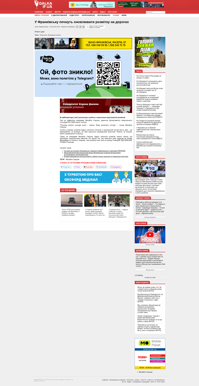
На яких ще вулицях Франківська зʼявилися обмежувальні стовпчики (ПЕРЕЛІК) (94, 151)
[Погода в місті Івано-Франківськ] (150, 275)
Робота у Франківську (156, 380)
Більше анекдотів (150, 217)
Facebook (102, 167)
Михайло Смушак (72, 159)
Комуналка (43, 35)
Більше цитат (150, 270)
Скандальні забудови (141, 382)
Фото (95, 12)
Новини (105, 380)
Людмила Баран (43, 27)
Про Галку (112, 12)
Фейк (124, 15)
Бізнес (49, 12)
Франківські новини (54, 35)
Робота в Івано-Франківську (76, 12)
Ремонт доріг (40, 32)
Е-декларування (59, 15)
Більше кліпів (150, 244)
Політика (39, 12)
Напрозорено (88, 15)
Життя (58, 12)
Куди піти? (74, 15)
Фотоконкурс (103, 15)
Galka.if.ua (71, 120)
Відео (102, 12)
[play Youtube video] (150, 234)
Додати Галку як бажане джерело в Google (96, 26)
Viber (78, 167)
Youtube (89, 167)
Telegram (66, 167)
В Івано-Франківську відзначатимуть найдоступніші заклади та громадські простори (96, 156)
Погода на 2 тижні (150, 277)
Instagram (116, 167)
